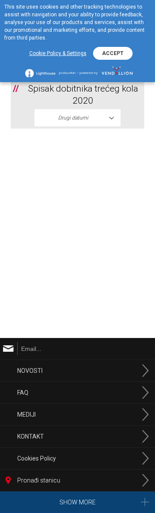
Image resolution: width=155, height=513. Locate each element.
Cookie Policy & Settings (58, 53)
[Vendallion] (117, 73)
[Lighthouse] (40, 73)
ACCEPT (113, 53)
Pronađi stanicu (38, 480)
